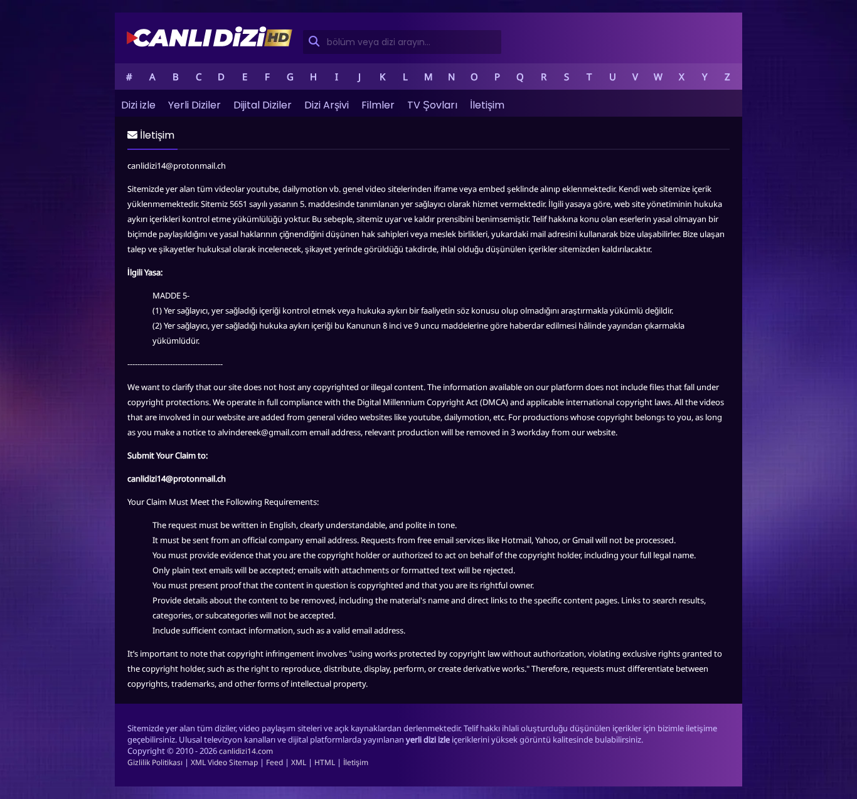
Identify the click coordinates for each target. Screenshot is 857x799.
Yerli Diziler (194, 105)
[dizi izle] (209, 45)
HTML (324, 762)
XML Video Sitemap (224, 762)
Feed (274, 762)
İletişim (487, 105)
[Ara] (313, 42)
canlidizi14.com (246, 751)
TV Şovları (432, 105)
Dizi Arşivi (326, 105)
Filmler (378, 105)
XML (298, 762)
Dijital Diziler (262, 105)
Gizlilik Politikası (155, 762)
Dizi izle (138, 105)
